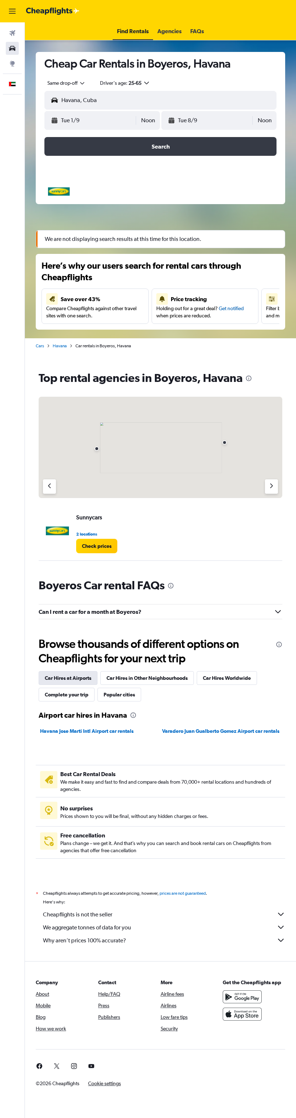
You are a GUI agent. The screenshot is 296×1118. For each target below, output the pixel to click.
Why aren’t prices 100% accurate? (84, 940)
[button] (12, 11)
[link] (96, 546)
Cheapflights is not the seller (77, 914)
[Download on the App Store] (242, 1014)
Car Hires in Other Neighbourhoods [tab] (147, 678)
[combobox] (66, 83)
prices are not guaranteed (183, 893)
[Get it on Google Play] (242, 996)
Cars (40, 345)
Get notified (231, 308)
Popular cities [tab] (119, 694)
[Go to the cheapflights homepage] (52, 11)
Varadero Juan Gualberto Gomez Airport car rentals (220, 731)
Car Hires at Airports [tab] (68, 678)
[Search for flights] (12, 33)
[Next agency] (271, 486)
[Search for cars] (12, 48)
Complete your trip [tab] (66, 694)
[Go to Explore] (12, 63)
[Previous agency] (49, 486)
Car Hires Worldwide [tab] (227, 678)
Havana (60, 345)
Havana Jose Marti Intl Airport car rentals (87, 731)
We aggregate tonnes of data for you (87, 927)
